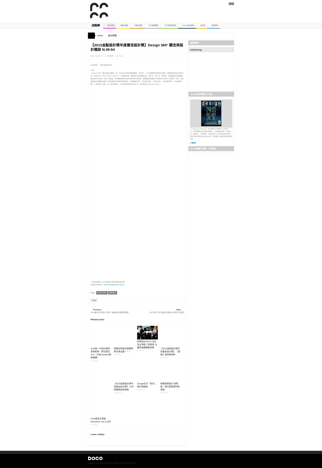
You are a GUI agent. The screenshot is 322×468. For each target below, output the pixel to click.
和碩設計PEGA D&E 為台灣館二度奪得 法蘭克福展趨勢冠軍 (147, 344)
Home (100, 35)
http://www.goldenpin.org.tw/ (114, 285)
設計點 (202, 25)
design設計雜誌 (188, 25)
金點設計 (112, 293)
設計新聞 (111, 25)
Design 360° (101, 293)
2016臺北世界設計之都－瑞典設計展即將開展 (110, 311)
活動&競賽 (138, 25)
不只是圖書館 (153, 25)
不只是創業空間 (170, 25)
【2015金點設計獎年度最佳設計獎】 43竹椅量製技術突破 (124, 386)
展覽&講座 (124, 25)
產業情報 (215, 25)
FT (135, 463)
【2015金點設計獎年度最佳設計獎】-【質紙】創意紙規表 (170, 351)
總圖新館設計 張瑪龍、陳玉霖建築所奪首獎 (170, 386)
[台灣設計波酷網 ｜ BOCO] (98, 10)
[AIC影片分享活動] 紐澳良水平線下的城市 (167, 311)
